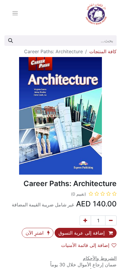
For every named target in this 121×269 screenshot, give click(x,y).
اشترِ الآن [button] (35, 233)
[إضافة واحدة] (85, 220)
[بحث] (10, 40)
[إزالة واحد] (111, 220)
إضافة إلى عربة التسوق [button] (82, 233)
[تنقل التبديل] (15, 14)
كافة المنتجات (103, 51)
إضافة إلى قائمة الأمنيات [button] (85, 245)
